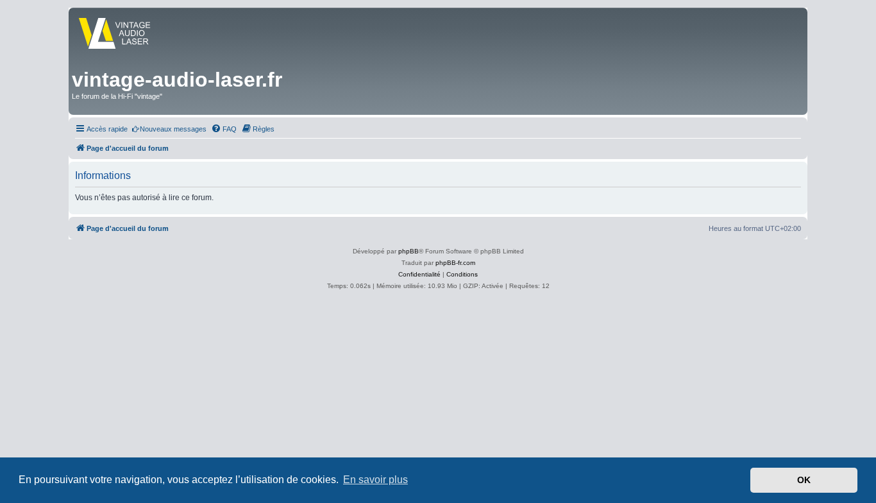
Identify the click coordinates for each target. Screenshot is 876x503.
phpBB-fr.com (455, 262)
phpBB (408, 251)
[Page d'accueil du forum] (126, 34)
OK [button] (804, 480)
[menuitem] (168, 129)
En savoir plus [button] (375, 479)
